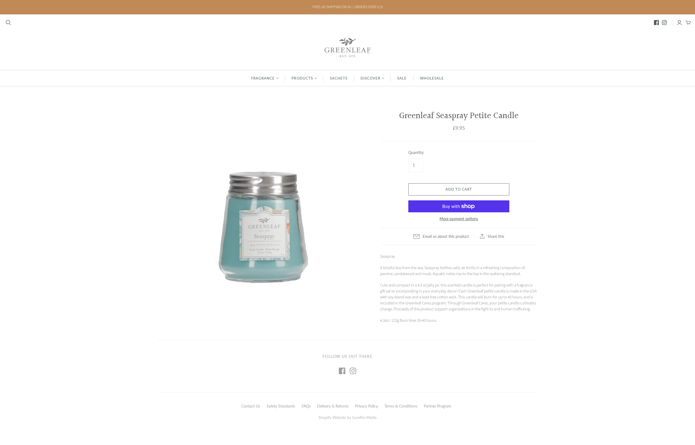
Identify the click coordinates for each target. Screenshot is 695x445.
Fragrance (263, 78)
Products (302, 78)
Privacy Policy (366, 406)
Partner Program (437, 406)
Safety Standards (281, 406)
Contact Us (250, 406)
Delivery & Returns (333, 406)
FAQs (306, 406)
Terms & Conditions (400, 406)
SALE (402, 78)
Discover (370, 78)
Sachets (339, 78)
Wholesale (432, 78)
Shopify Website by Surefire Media (347, 417)
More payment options (459, 218)
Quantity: (416, 152)
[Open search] (8, 22)
